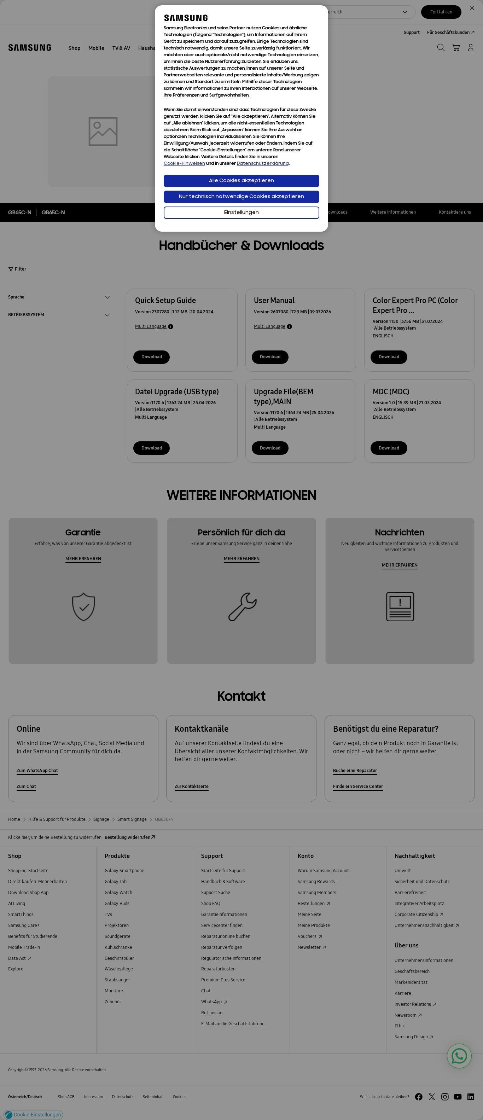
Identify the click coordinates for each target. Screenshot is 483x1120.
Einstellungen (241, 212)
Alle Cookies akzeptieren (241, 181)
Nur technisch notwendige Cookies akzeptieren (241, 196)
